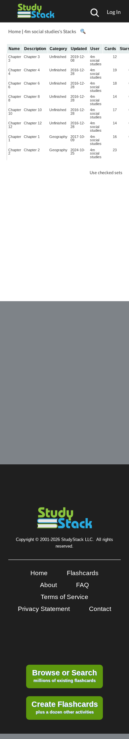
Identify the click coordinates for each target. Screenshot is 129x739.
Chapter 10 (14, 111)
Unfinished (57, 57)
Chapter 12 (14, 125)
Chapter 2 (14, 152)
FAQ (82, 584)
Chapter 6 (14, 85)
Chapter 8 (14, 98)
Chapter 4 (14, 72)
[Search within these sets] (82, 31)
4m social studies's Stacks (50, 31)
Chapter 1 (14, 138)
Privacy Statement (44, 608)
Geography (58, 137)
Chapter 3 (14, 58)
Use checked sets (106, 172)
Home (14, 31)
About (48, 584)
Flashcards (83, 573)
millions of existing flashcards (64, 675)
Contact (100, 608)
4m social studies (96, 60)
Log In (114, 12)
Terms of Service (64, 596)
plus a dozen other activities (64, 707)
